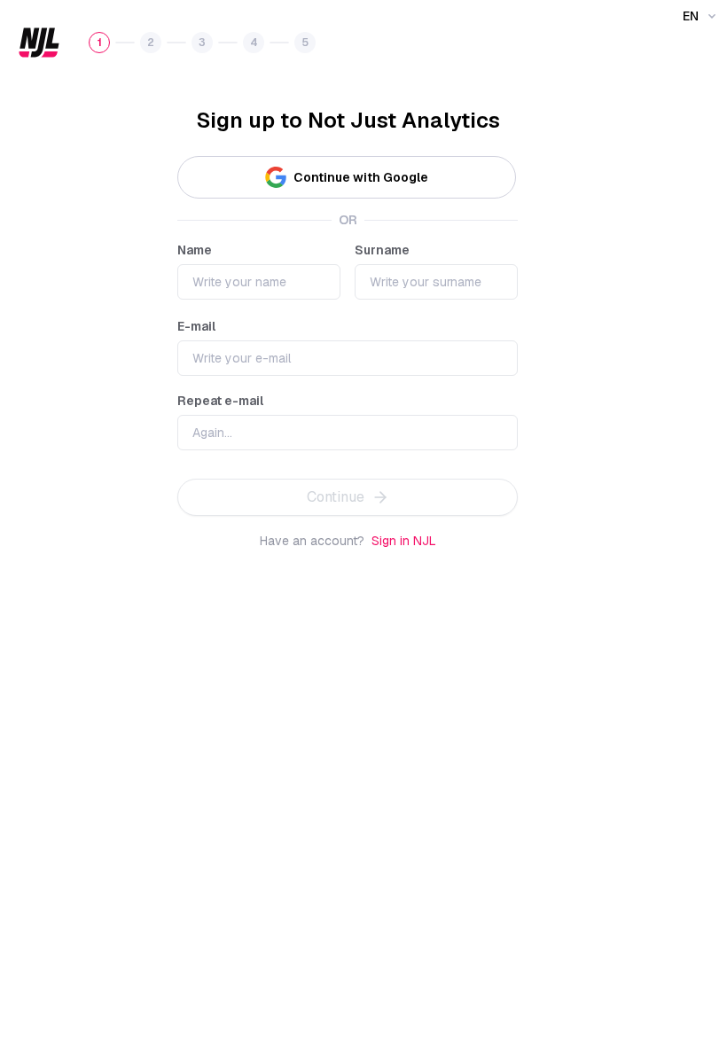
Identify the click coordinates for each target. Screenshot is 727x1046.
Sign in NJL (403, 541)
